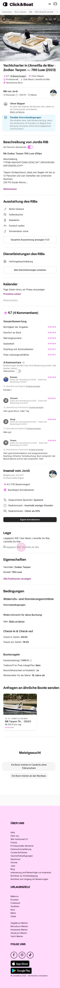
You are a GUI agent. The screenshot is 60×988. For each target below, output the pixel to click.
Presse (14, 842)
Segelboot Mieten (19, 923)
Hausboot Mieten (19, 933)
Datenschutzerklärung (21, 849)
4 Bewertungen (18, 76)
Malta (13, 913)
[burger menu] (50, 4)
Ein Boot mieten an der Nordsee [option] (29, 775)
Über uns (15, 836)
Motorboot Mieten (19, 926)
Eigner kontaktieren (30, 519)
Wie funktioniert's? (19, 839)
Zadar (13, 916)
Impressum (15, 859)
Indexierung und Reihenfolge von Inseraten (31, 872)
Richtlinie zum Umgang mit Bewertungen (29, 879)
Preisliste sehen (12, 294)
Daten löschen (10, 300)
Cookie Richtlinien (19, 852)
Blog (13, 869)
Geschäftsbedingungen (22, 856)
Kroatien (15, 899)
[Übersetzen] (18, 371)
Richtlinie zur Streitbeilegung (24, 876)
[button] (47, 19)
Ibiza (13, 909)
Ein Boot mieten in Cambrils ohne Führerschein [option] (29, 766)
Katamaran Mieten (19, 929)
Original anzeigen (33, 386)
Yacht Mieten (17, 936)
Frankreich (15, 903)
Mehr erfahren (17, 621)
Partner (14, 862)
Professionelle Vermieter (22, 846)
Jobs (13, 866)
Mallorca (14, 896)
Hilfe (13, 832)
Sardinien (15, 906)
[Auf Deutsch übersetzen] (30, 147)
